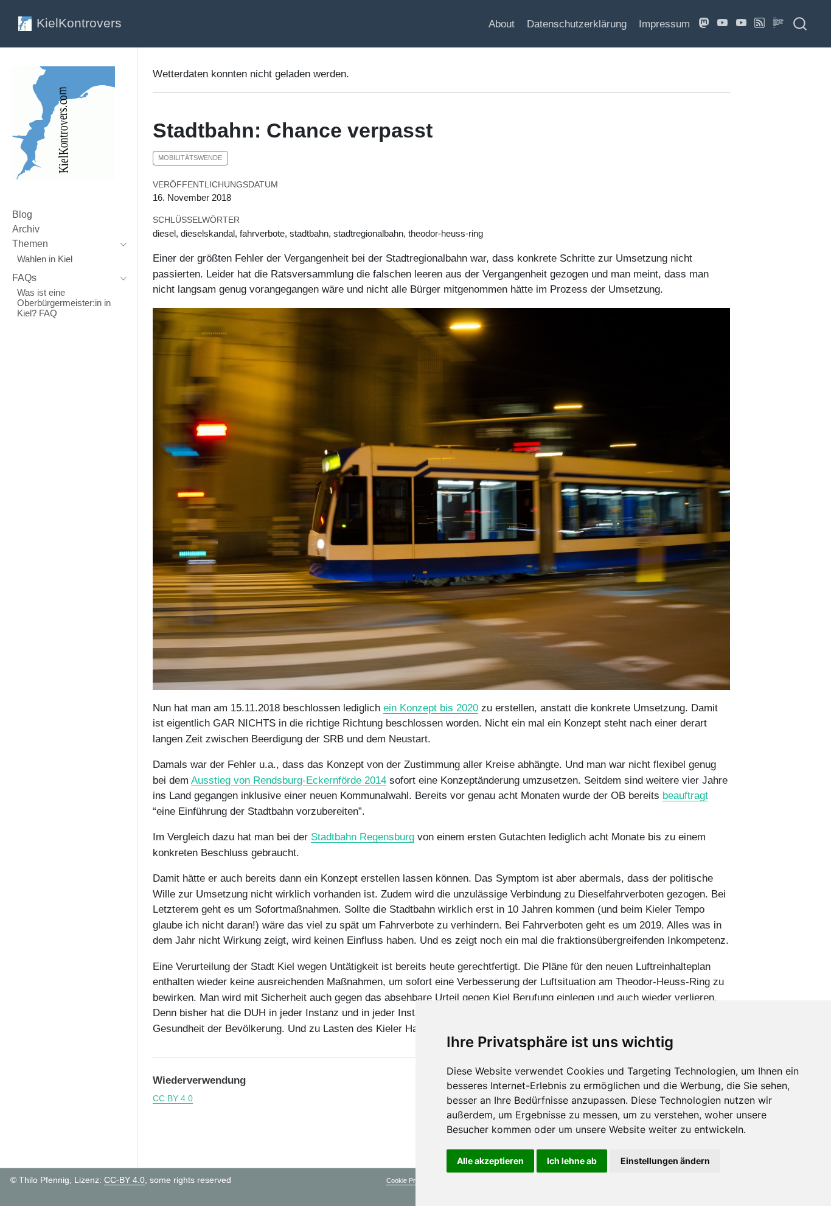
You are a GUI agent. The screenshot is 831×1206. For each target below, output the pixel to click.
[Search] (800, 23)
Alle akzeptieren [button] (490, 1160)
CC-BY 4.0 (124, 1180)
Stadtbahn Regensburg (362, 837)
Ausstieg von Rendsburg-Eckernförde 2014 (288, 780)
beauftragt (685, 795)
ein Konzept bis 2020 (430, 708)
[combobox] (800, 23)
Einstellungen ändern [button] (665, 1160)
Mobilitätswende (190, 157)
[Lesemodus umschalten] (779, 23)
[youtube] (741, 23)
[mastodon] (704, 23)
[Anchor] (253, 1079)
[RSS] (760, 23)
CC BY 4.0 (173, 1098)
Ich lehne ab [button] (572, 1160)
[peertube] (723, 23)
